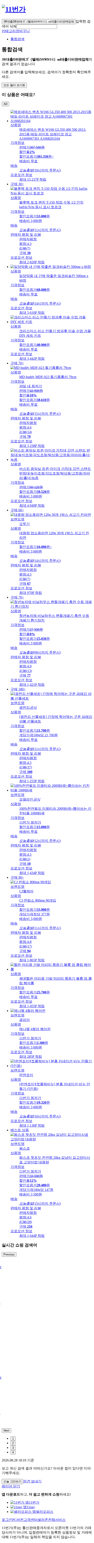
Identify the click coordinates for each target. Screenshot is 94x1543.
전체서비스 (57, 1520)
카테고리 (9, 31)
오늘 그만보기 (12, 1481)
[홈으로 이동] (14, 9)
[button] (37, 26)
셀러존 (43, 1520)
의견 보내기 (32, 1481)
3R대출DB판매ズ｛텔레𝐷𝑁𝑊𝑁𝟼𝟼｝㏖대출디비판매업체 (38, 21)
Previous (9, 1254)
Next (6, 1430)
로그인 (7, 1520)
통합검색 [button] (17, 39)
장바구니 (23, 31)
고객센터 (31, 1520)
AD (5, 104)
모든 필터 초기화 (14, 85)
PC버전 (18, 1520)
